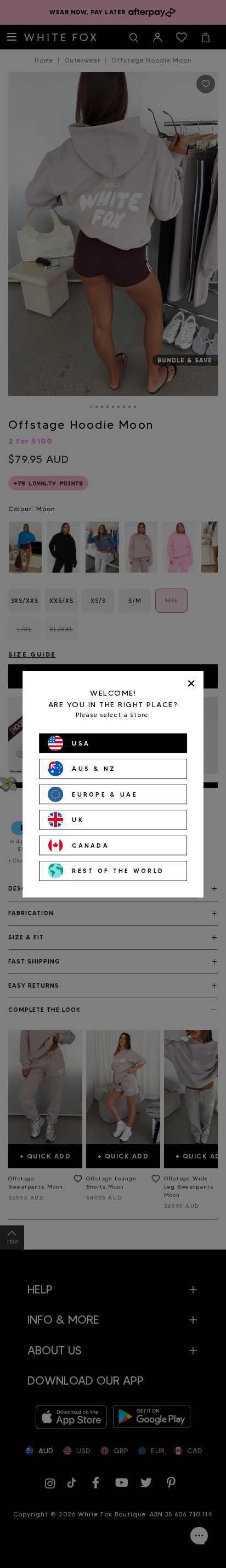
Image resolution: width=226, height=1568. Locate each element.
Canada (90, 845)
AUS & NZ (94, 768)
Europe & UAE (105, 794)
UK (78, 820)
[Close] (191, 683)
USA (81, 743)
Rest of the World (118, 871)
